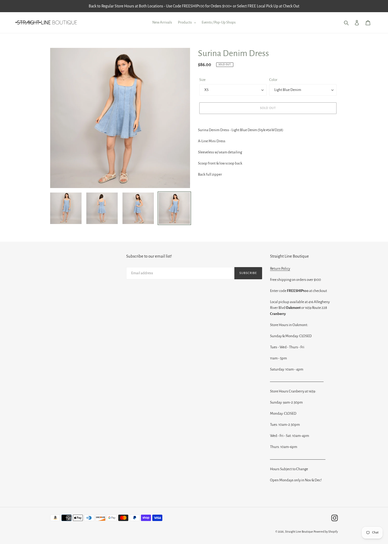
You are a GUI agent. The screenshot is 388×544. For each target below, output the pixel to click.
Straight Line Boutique (299, 531)
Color (273, 80)
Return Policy (280, 269)
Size (202, 80)
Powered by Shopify (326, 531)
